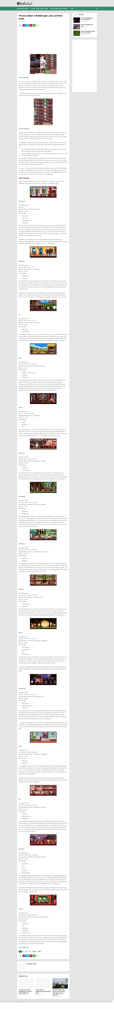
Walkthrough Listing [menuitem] (22, 8)
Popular (75, 14)
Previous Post (21, 1001)
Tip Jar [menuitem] (72, 8)
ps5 (30, 951)
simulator (34, 951)
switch (39, 951)
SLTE (21, 21)
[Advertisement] (43, 40)
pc (25, 21)
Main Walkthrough (24, 77)
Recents (81, 14)
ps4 (26, 951)
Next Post (66, 1001)
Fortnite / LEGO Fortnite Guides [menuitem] (39, 8)
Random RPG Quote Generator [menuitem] (59, 8)
